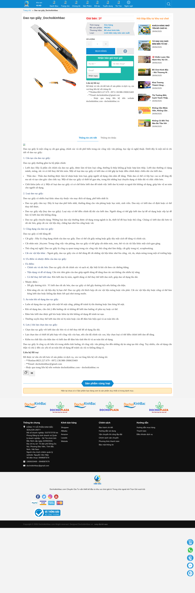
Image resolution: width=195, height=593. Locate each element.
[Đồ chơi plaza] (60, 407)
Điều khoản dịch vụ (145, 434)
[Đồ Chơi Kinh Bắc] (26, 4)
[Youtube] (56, 496)
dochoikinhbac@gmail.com (38, 466)
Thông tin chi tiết (88, 138)
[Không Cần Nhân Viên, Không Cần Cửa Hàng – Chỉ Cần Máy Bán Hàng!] (144, 110)
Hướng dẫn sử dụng (107, 431)
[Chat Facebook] (190, 566)
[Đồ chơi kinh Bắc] (35, 405)
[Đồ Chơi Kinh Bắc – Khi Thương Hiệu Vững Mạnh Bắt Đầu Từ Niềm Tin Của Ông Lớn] (144, 72)
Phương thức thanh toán (109, 441)
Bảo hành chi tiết (106, 427)
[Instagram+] (50, 496)
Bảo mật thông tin (106, 445)
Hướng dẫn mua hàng (146, 427)
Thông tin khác (108, 138)
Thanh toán (141, 431)
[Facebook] (38, 496)
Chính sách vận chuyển (109, 438)
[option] (38, 82)
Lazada (64, 438)
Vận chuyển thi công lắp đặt (110, 434)
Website (64, 441)
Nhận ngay (93, 76)
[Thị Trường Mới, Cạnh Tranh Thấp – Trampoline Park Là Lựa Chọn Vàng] (144, 97)
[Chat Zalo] (190, 573)
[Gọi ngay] (190, 558)
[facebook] (125, 51)
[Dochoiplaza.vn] (110, 407)
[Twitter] (44, 496)
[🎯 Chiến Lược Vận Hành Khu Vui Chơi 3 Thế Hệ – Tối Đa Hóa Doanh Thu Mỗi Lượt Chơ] (144, 59)
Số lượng (90, 39)
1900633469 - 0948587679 (38, 461)
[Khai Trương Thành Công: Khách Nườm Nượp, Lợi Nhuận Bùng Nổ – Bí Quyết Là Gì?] (144, 84)
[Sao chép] (26, 372)
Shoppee (65, 427)
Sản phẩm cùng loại (97, 383)
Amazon (64, 434)
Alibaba (64, 431)
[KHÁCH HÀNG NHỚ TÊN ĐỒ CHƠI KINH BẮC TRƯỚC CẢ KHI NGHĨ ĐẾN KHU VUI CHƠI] (144, 29)
